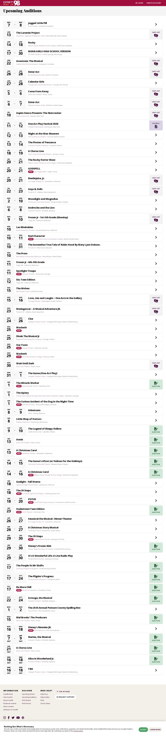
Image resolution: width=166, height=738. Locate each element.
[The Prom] (156, 255)
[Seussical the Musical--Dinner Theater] (156, 520)
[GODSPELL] (156, 170)
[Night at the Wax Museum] (156, 135)
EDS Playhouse (39, 630)
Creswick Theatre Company (38, 145)
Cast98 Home (8, 694)
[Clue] (156, 320)
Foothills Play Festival (35, 127)
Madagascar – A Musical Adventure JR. (38, 308)
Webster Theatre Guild (36, 105)
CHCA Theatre (27, 512)
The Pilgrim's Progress (40, 576)
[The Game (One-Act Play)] (156, 375)
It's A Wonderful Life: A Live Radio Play (50, 555)
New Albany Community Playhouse (28, 256)
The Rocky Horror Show (41, 159)
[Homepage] (11, 3)
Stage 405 (31, 220)
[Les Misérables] (156, 229)
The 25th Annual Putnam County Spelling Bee (54, 607)
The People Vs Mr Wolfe (29, 565)
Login (140, 3)
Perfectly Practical (34, 530)
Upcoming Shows (28, 694)
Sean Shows (32, 611)
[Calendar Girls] (156, 83)
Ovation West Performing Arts (27, 64)
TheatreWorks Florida (42, 539)
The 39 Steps (23, 490)
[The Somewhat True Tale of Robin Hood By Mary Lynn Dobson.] (156, 246)
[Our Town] (156, 346)
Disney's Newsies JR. (39, 627)
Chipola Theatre (28, 348)
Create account (153, 3)
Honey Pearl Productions (37, 579)
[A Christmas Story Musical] (156, 529)
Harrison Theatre (28, 274)
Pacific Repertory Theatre (25, 230)
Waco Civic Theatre (35, 94)
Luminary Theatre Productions (27, 568)
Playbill (156, 123)
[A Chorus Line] (156, 152)
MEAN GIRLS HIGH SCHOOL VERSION (49, 51)
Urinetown (34, 410)
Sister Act (33, 71)
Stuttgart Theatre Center (37, 322)
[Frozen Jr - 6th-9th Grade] (156, 264)
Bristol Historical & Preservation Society (48, 239)
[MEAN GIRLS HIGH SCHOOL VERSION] (156, 53)
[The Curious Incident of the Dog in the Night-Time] (156, 403)
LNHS (30, 413)
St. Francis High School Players (33, 493)
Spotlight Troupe (26, 270)
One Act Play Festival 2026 (43, 123)
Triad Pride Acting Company (44, 502)
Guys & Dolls (35, 189)
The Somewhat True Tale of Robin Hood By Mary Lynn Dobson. (64, 244)
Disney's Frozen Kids (39, 546)
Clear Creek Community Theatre (39, 154)
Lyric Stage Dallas (40, 172)
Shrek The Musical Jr (27, 336)
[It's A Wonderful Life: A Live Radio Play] (156, 557)
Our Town (22, 345)
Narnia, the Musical (39, 637)
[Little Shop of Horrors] (156, 420)
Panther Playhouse (23, 422)
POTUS (32, 499)
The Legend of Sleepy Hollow (44, 428)
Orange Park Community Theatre (40, 85)
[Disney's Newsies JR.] (156, 629)
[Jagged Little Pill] (156, 24)
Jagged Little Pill (37, 23)
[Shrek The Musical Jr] (156, 338)
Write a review (8, 706)
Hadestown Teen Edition (30, 508)
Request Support (66, 697)
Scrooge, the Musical (40, 597)
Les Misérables (24, 227)
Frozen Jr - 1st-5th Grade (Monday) (48, 217)
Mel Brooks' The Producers (31, 617)
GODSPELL (34, 168)
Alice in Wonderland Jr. (41, 658)
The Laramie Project (28, 32)
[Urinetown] (156, 412)
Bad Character (36, 236)
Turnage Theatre (34, 301)
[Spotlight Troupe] (156, 272)
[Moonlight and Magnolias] (156, 200)
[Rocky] (156, 44)
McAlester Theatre (28, 453)
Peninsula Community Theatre (39, 202)
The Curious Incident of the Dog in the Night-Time (45, 401)
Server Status (45, 703)
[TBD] (156, 670)
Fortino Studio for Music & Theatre (40, 549)
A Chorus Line (36, 151)
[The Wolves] (156, 290)
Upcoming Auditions (29, 697)
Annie (19, 439)
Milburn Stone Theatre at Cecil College (42, 46)
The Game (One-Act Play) (42, 373)
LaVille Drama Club (34, 432)
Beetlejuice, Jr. (36, 178)
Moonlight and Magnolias (43, 198)
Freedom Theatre (34, 211)
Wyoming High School (30, 386)
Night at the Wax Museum (43, 133)
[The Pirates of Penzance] (156, 144)
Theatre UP (32, 192)
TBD (30, 668)
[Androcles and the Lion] (156, 209)
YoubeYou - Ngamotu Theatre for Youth (30, 36)
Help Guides (45, 697)
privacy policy (78, 731)
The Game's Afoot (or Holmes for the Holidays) (55, 461)
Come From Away (38, 91)
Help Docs (44, 694)
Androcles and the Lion (41, 207)
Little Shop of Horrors (28, 419)
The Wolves (22, 288)
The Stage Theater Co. (36, 181)
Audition (156, 386)
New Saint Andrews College (32, 357)
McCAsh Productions (29, 590)
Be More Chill (23, 587)
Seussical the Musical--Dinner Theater (50, 518)
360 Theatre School (23, 291)
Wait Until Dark (25, 363)
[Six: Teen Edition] (156, 281)
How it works (8, 697)
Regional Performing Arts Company (29, 339)
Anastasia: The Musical (29, 61)
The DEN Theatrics (34, 54)
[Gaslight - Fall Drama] (156, 483)
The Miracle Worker (27, 383)
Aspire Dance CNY (22, 116)
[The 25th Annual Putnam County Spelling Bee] (156, 609)
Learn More (155, 729)
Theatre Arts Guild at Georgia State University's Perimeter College (40, 396)
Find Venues (26, 703)
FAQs (42, 700)
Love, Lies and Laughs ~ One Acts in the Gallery (55, 298)
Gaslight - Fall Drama (28, 481)
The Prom (21, 253)
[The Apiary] (156, 394)
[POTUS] (156, 501)
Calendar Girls (36, 81)
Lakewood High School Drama (27, 485)
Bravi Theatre (33, 26)
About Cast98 (8, 700)
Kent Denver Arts (28, 404)
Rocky (31, 42)
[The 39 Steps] (156, 492)
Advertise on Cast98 (10, 710)
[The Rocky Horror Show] (156, 161)
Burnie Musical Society (36, 75)
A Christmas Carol (26, 450)
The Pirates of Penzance (42, 142)
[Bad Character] (156, 237)
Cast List (156, 32)
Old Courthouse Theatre (37, 137)
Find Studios (26, 700)
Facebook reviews (9, 703)
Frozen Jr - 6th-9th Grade (30, 262)
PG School (32, 248)
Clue (30, 318)
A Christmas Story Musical (43, 527)
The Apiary (22, 392)
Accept (143, 730)
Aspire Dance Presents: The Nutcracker (38, 113)
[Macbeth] (156, 329)
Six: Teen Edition (25, 279)
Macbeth (21, 327)
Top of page (64, 691)
